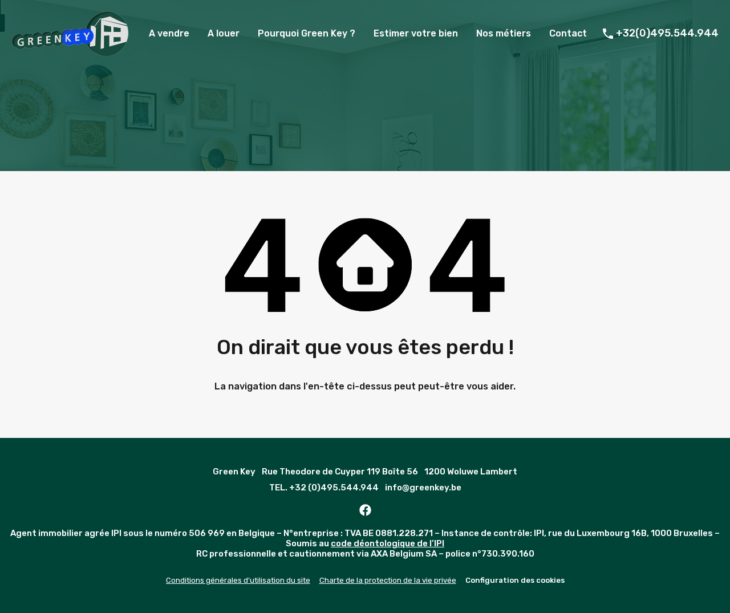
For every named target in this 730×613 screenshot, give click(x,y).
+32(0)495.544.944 (667, 33)
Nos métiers (503, 33)
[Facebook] (365, 510)
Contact (568, 33)
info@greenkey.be (423, 487)
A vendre (169, 33)
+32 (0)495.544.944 (334, 487)
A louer (224, 33)
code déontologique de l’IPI (387, 543)
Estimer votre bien (416, 33)
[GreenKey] (70, 51)
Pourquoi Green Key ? (306, 33)
